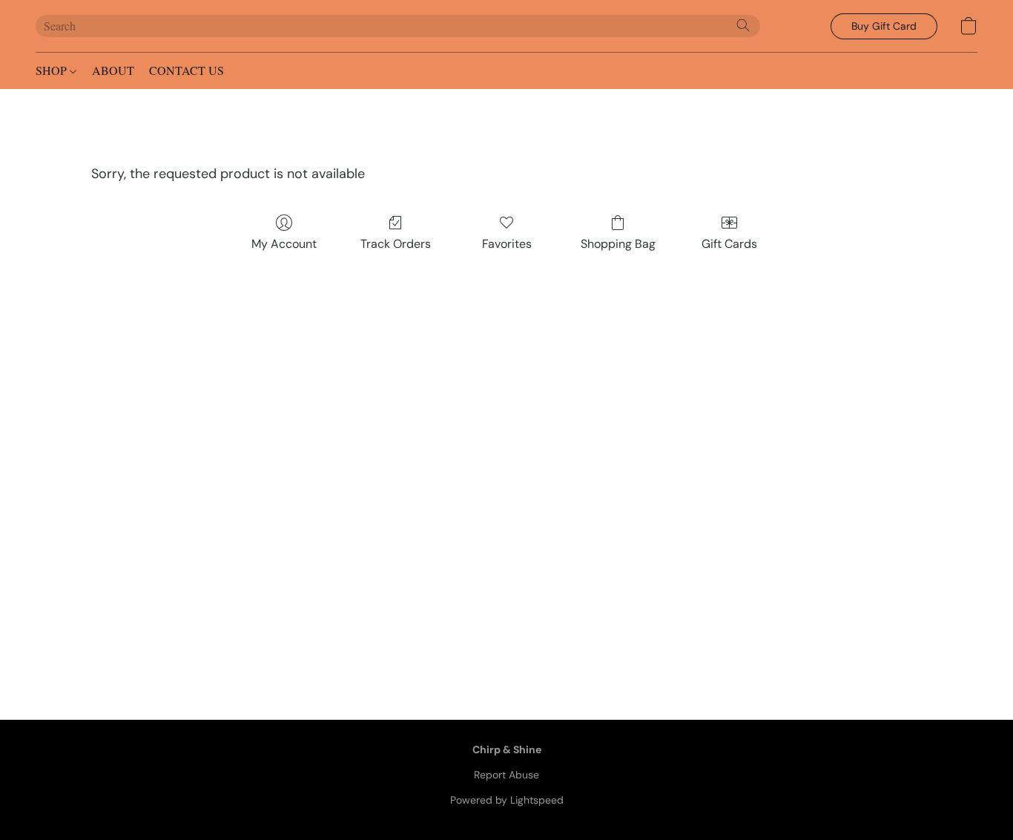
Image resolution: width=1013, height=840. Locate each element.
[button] (884, 26)
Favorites (507, 244)
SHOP (53, 70)
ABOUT (113, 70)
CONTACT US (186, 70)
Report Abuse (506, 774)
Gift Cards (729, 244)
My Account (284, 244)
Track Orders (395, 244)
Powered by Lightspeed (507, 800)
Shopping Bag (618, 244)
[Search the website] (743, 25)
